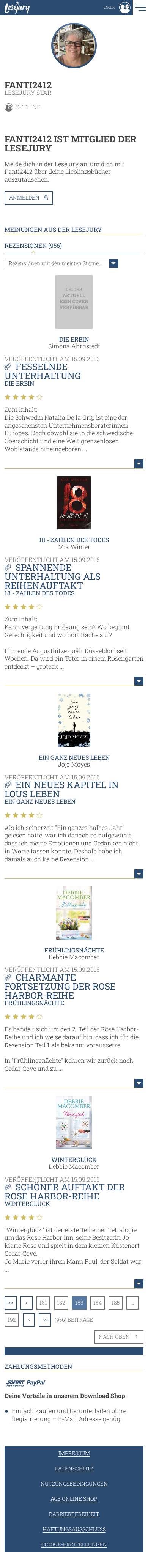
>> (44, 1319)
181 (43, 1302)
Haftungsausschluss (74, 1529)
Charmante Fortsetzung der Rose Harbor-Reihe (60, 986)
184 (97, 1302)
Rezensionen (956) (33, 245)
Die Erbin (74, 339)
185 (116, 1302)
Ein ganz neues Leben (74, 757)
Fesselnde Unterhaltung (43, 371)
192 (12, 1319)
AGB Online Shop (74, 1498)
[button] (117, 7)
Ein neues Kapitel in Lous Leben (62, 789)
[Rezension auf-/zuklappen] (138, 463)
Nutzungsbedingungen (74, 1483)
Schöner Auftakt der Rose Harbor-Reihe (65, 1191)
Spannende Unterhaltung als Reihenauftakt (53, 576)
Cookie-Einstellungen (74, 1544)
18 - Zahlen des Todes (74, 540)
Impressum (74, 1453)
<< (10, 1302)
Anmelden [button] (24, 197)
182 (61, 1302)
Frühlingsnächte (74, 950)
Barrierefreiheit (74, 1513)
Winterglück (74, 1159)
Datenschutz (74, 1468)
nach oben (114, 1336)
